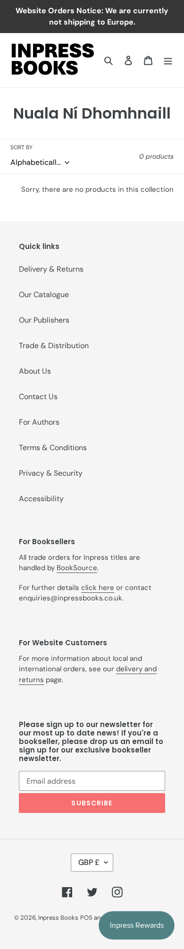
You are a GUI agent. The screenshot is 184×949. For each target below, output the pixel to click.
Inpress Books (58, 918)
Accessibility (41, 499)
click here (97, 587)
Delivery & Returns (51, 269)
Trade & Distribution (54, 346)
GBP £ (89, 862)
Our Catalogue (44, 294)
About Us (35, 371)
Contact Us (38, 397)
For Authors (39, 422)
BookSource (77, 568)
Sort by (21, 147)
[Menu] (168, 60)
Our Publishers (44, 320)
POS (86, 918)
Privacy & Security (51, 473)
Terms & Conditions (53, 448)
